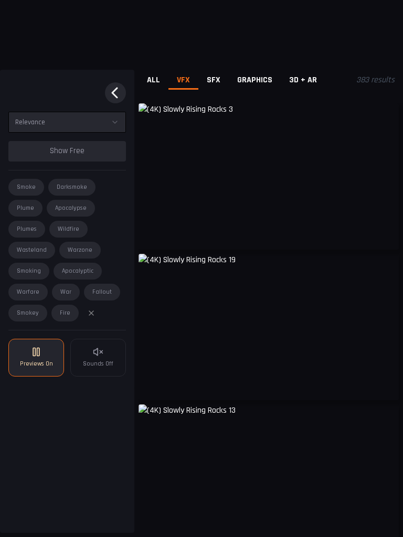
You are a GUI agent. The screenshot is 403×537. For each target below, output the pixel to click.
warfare (28, 292)
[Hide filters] (115, 92)
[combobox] (67, 122)
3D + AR (303, 79)
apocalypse (71, 208)
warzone (80, 250)
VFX (183, 79)
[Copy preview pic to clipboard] (153, 234)
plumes (27, 229)
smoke (26, 187)
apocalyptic (77, 271)
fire (65, 313)
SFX (213, 79)
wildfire (68, 229)
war (65, 292)
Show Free (67, 151)
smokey (28, 313)
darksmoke (72, 187)
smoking (29, 271)
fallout (102, 292)
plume (25, 208)
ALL (153, 79)
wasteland (32, 250)
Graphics (254, 79)
